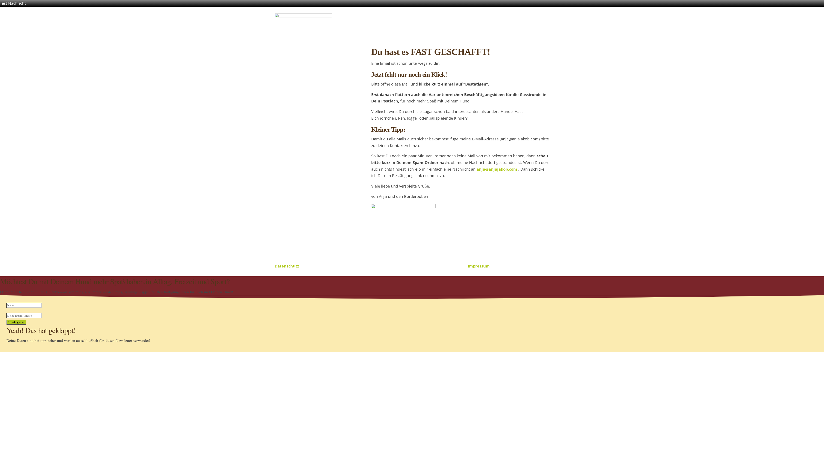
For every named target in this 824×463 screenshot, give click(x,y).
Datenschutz (287, 266)
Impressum (479, 266)
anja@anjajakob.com (497, 169)
